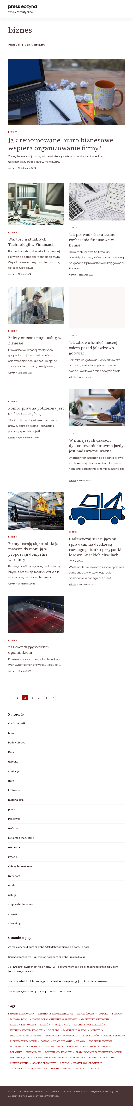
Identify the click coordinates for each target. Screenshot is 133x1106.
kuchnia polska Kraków (90, 1025)
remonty (16, 1052)
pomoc (45, 1041)
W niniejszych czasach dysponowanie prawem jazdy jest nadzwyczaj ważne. (96, 446)
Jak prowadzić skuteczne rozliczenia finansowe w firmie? (92, 240)
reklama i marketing (21, 838)
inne (11, 780)
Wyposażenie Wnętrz (21, 904)
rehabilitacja (54, 1047)
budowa (117, 1014)
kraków (45, 1025)
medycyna (97, 1030)
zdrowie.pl (14, 923)
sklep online (76, 1058)
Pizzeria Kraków (114, 1036)
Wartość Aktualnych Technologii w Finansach (31, 241)
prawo (80, 1041)
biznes (13, 132)
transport (14, 876)
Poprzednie (10, 697)
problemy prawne (100, 1041)
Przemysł (14, 818)
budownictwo (16, 742)
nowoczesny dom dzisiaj (62, 1036)
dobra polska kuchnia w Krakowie (54, 1019)
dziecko (13, 761)
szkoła (64, 1063)
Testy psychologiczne (87, 1063)
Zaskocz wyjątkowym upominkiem (28, 649)
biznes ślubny (86, 1014)
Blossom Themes (17, 1096)
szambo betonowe (44, 1063)
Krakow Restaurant (23, 1025)
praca (11, 809)
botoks (103, 1014)
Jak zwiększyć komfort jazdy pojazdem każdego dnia (39, 991)
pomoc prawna (62, 1041)
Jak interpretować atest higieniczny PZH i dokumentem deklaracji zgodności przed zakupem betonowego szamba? (63, 969)
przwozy (16, 1047)
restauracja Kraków (58, 1052)
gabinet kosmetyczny (95, 1019)
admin (11, 168)
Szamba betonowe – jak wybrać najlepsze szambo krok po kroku (46, 957)
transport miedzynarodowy (28, 1069)
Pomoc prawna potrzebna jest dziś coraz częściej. (36, 410)
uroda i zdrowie (73, 1069)
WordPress (52, 1096)
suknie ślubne (19, 1063)
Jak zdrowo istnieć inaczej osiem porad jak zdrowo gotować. (93, 348)
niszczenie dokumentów (26, 1036)
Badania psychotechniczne (55, 1014)
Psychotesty (34, 1047)
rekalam (72, 1047)
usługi (12, 895)
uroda (11, 885)
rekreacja (14, 847)
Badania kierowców (21, 1014)
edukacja (13, 771)
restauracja (33, 1052)
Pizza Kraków (90, 1036)
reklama (13, 828)
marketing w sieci (74, 1030)
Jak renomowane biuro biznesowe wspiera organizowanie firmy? (60, 144)
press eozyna (22, 6)
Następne (53, 697)
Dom (11, 752)
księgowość (62, 1025)
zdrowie (13, 914)
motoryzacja (16, 799)
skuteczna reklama (102, 1058)
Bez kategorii (16, 723)
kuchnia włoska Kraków (26, 1030)
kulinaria (14, 790)
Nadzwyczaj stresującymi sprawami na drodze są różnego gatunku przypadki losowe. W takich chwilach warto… (95, 549)
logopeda (53, 1030)
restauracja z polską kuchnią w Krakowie (37, 1058)
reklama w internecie (96, 1047)
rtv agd (12, 857)
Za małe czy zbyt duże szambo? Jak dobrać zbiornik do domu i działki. (49, 947)
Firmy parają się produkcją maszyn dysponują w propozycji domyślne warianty (33, 551)
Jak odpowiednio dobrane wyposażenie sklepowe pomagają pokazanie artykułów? (57, 981)
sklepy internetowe (20, 866)
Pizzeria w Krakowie (23, 1041)
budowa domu (19, 1019)
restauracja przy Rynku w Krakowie (99, 1052)
